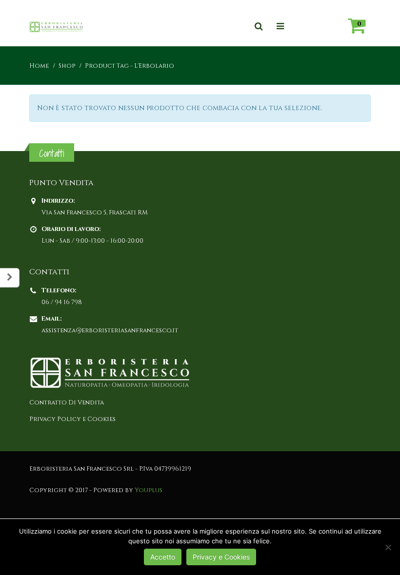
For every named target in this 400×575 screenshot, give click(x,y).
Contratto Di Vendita (66, 403)
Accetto (162, 557)
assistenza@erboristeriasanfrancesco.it (109, 330)
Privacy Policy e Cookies (72, 419)
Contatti (51, 153)
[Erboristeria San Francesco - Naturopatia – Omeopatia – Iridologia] (56, 26)
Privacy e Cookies (221, 557)
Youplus (148, 490)
